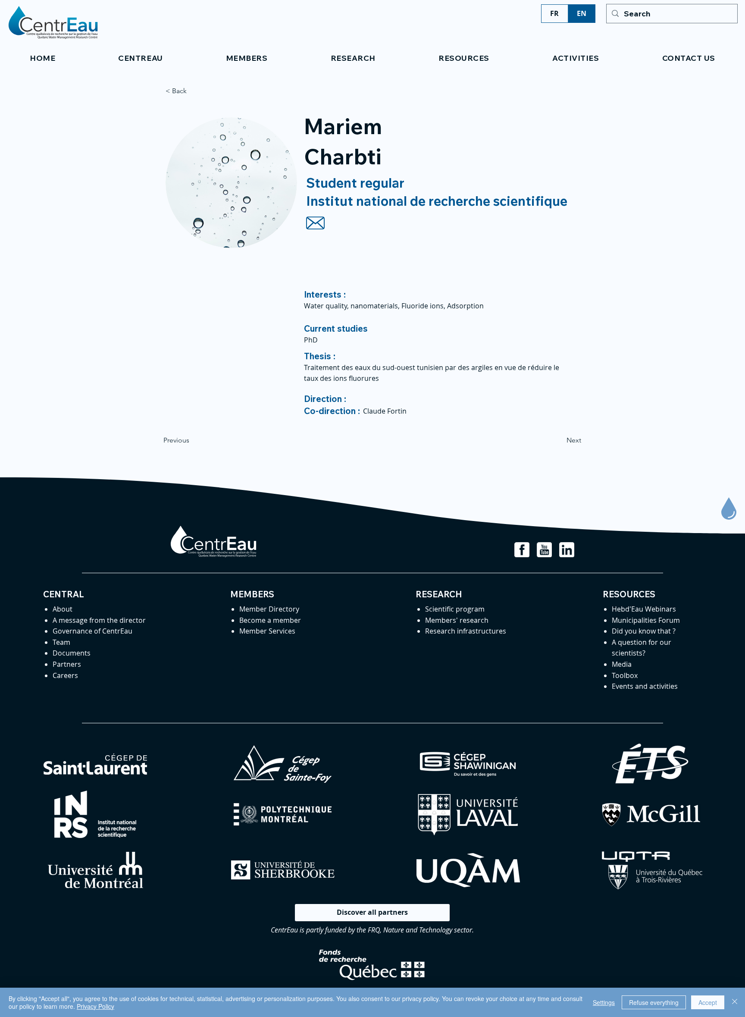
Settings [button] (604, 1002)
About (62, 609)
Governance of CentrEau (92, 631)
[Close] (734, 1002)
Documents (72, 653)
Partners (67, 664)
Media (622, 664)
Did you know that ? (644, 631)
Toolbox (625, 675)
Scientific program (455, 609)
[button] (140, 58)
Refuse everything (654, 1002)
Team (61, 642)
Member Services (267, 631)
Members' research (456, 620)
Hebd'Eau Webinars (644, 609)
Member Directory (269, 609)
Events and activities (645, 686)
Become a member (270, 620)
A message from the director (99, 620)
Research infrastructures (465, 631)
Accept (707, 1002)
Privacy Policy (95, 1006)
